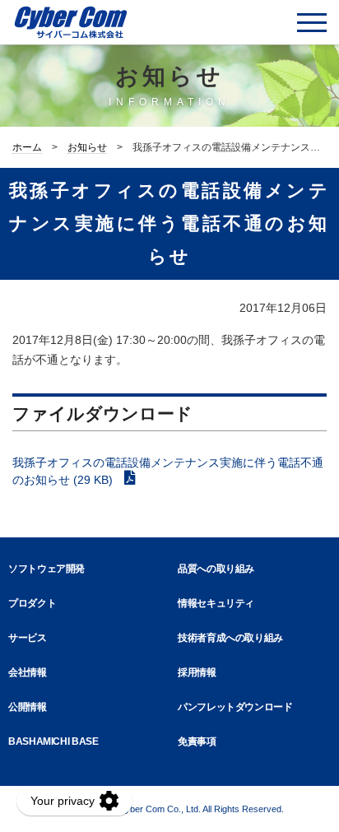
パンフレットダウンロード (235, 707)
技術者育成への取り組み (230, 638)
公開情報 (27, 707)
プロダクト (32, 603)
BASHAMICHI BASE (53, 741)
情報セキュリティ (216, 603)
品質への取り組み (216, 568)
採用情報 (197, 672)
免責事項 (197, 741)
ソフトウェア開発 (46, 568)
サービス (27, 638)
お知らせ (87, 147)
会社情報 (27, 672)
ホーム (27, 147)
